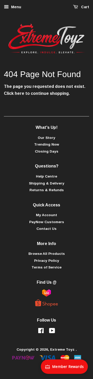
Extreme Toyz (63, 349)
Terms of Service (46, 267)
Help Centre (46, 176)
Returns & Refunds (46, 190)
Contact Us (46, 229)
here (19, 93)
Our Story (46, 138)
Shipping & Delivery (46, 183)
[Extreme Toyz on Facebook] (41, 332)
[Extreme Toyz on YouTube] (52, 332)
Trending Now (46, 144)
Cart (84, 7)
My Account (46, 215)
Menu (15, 7)
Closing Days (46, 151)
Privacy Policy (46, 261)
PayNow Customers (46, 222)
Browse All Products (46, 254)
